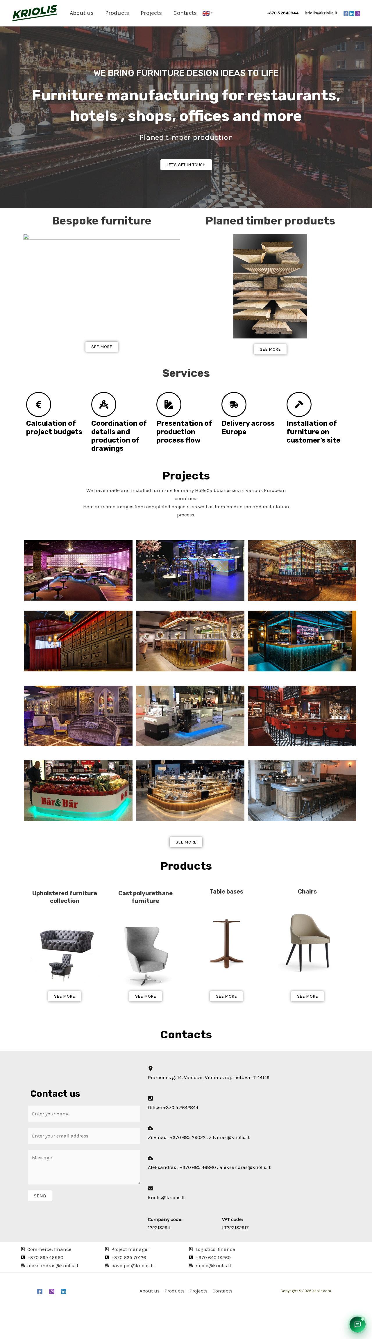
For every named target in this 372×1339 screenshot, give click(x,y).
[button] (357, 1324)
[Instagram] (357, 13)
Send (40, 1196)
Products (117, 13)
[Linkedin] (352, 13)
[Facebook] (346, 13)
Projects (151, 13)
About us (82, 13)
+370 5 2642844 (285, 12)
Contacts (185, 13)
